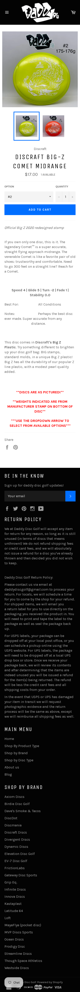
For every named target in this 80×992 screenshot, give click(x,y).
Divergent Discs (17, 839)
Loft (7, 918)
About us (11, 767)
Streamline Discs (18, 953)
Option (9, 186)
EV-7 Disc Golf (15, 861)
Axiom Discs (14, 797)
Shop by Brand (16, 753)
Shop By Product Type (21, 746)
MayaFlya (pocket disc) (22, 925)
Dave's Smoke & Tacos (22, 811)
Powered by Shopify (50, 982)
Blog (8, 774)
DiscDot (10, 818)
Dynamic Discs (16, 846)
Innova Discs (14, 896)
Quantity (62, 186)
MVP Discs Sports (18, 932)
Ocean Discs (14, 939)
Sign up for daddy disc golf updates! (34, 485)
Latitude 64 (13, 911)
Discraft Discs (15, 832)
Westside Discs (16, 968)
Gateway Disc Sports (20, 875)
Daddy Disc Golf (26, 982)
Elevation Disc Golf (19, 854)
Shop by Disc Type (18, 760)
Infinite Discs (15, 889)
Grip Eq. (10, 882)
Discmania (13, 825)
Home (9, 739)
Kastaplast (13, 904)
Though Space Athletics (23, 961)
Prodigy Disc (14, 946)
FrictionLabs (14, 868)
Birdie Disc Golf (17, 804)
